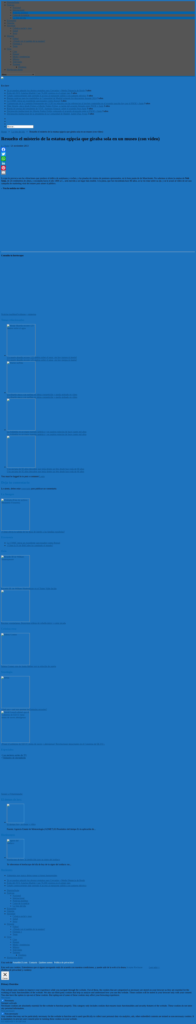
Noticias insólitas (20, 12)
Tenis (15, 46)
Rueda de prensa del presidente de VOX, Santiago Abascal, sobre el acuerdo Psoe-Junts (46, 108)
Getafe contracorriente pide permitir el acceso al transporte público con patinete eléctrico (46, 95)
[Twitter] (98, 154)
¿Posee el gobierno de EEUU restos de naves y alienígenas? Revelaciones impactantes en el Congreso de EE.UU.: (53, 744)
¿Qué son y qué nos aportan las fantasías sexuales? (24, 709)
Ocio (9, 49)
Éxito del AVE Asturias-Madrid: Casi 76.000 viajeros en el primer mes (38, 93)
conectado (25, 488)
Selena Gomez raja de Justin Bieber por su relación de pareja (28, 666)
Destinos (22, 67)
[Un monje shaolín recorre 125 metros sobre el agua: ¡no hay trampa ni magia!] (21, 355)
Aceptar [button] (129, 967)
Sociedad (11, 25)
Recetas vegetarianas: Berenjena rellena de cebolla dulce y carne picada (33, 623)
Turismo (16, 64)
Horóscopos (8, 834)
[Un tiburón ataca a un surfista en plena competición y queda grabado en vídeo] (21, 392)
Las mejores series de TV (14, 755)
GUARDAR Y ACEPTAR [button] (13, 1021)
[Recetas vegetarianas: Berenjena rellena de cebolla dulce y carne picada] (15, 621)
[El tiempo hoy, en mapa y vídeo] (15, 822)
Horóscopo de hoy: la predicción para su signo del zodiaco (33, 859)
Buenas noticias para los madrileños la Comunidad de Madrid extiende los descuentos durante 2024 (52, 98)
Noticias (10, 5)
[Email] (98, 172)
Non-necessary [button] (8, 1011)
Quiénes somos (46, 962)
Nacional (17, 7)
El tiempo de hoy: (11, 799)
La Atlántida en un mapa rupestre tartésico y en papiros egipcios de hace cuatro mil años (46, 432)
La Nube (5, 146)
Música (16, 59)
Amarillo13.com (20, 962)
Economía (11, 20)
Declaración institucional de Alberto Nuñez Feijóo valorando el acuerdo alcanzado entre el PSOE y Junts (54, 111)
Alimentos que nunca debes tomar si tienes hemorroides (32, 875)
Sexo (15, 33)
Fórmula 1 (17, 43)
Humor (16, 54)
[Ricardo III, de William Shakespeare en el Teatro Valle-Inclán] (15, 586)
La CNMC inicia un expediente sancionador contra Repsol (33, 101)
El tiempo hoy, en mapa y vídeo (21, 824)
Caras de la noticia (21, 15)
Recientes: (7, 869)
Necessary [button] (5, 997)
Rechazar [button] (138, 967)
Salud (15, 31)
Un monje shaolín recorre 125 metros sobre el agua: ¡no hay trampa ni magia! (42, 357)
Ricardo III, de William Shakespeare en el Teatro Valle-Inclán (29, 588)
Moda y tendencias (21, 56)
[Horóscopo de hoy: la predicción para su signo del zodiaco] (15, 857)
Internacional (18, 10)
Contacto (33, 962)
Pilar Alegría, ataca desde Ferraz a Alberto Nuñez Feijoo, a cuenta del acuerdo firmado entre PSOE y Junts (55, 106)
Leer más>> (154, 967)
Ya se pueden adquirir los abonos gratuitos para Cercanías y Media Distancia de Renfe (46, 90)
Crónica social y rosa (22, 28)
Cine (15, 51)
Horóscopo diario (15, 69)
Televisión (17, 62)
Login (42, 476)
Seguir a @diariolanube (12, 794)
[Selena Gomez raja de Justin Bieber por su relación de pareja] (15, 664)
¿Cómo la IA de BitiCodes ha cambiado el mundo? (30, 545)
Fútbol (16, 38)
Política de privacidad (64, 962)
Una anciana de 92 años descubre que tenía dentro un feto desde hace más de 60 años (45, 469)
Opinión (10, 23)
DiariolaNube (13, 2)
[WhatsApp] (98, 158)
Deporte (10, 36)
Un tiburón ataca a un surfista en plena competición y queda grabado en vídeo (42, 394)
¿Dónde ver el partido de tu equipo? (29, 41)
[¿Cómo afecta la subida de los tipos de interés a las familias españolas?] (15, 530)
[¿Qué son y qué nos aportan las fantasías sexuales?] (15, 707)
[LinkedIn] (98, 163)
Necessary (9, 1000)
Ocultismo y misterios (26, 314)
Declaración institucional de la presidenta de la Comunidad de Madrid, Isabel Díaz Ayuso (47, 114)
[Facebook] (98, 149)
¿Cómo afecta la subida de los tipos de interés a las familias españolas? (33, 532)
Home (4, 131)
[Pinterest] (98, 168)
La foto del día (19, 18)
